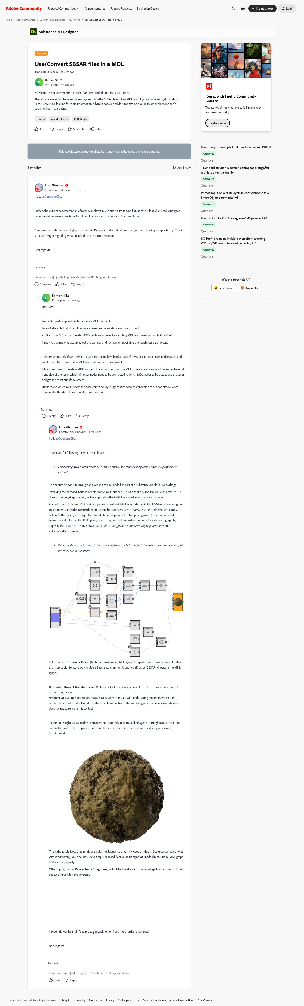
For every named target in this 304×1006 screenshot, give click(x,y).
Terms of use (96, 1000)
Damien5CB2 (53, 80)
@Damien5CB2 (51, 196)
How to (41, 119)
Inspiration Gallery (148, 8)
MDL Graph (80, 119)
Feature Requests (121, 8)
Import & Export (59, 119)
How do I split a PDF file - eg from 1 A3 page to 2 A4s (235, 218)
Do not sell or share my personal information (168, 1000)
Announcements (95, 8)
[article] (109, 235)
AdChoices (206, 1000)
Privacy (110, 1000)
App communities (25, 19)
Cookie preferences (128, 1000)
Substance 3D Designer (52, 19)
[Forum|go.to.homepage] (23, 8)
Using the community (73, 1000)
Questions (74, 19)
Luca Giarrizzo (54, 185)
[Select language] (243, 8)
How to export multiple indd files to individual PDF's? (236, 147)
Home (8, 19)
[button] (262, 8)
